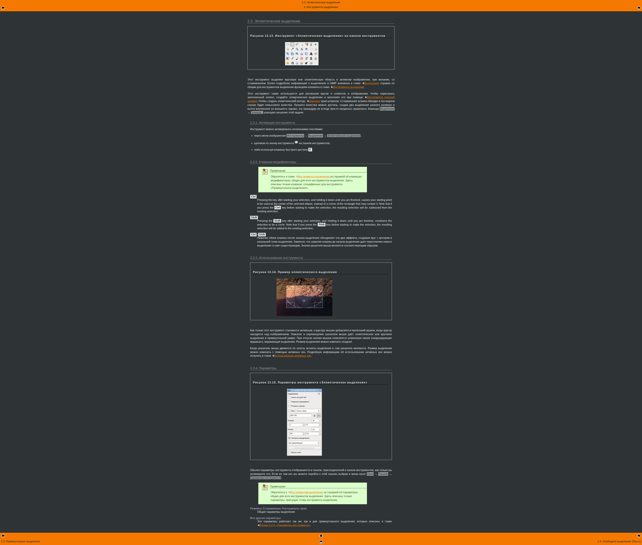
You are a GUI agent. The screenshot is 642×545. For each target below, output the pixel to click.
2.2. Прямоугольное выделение (20, 541)
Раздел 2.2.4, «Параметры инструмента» (285, 525)
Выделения (371, 83)
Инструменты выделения (348, 87)
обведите (315, 101)
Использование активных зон (292, 355)
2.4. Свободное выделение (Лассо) (619, 541)
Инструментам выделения (306, 492)
